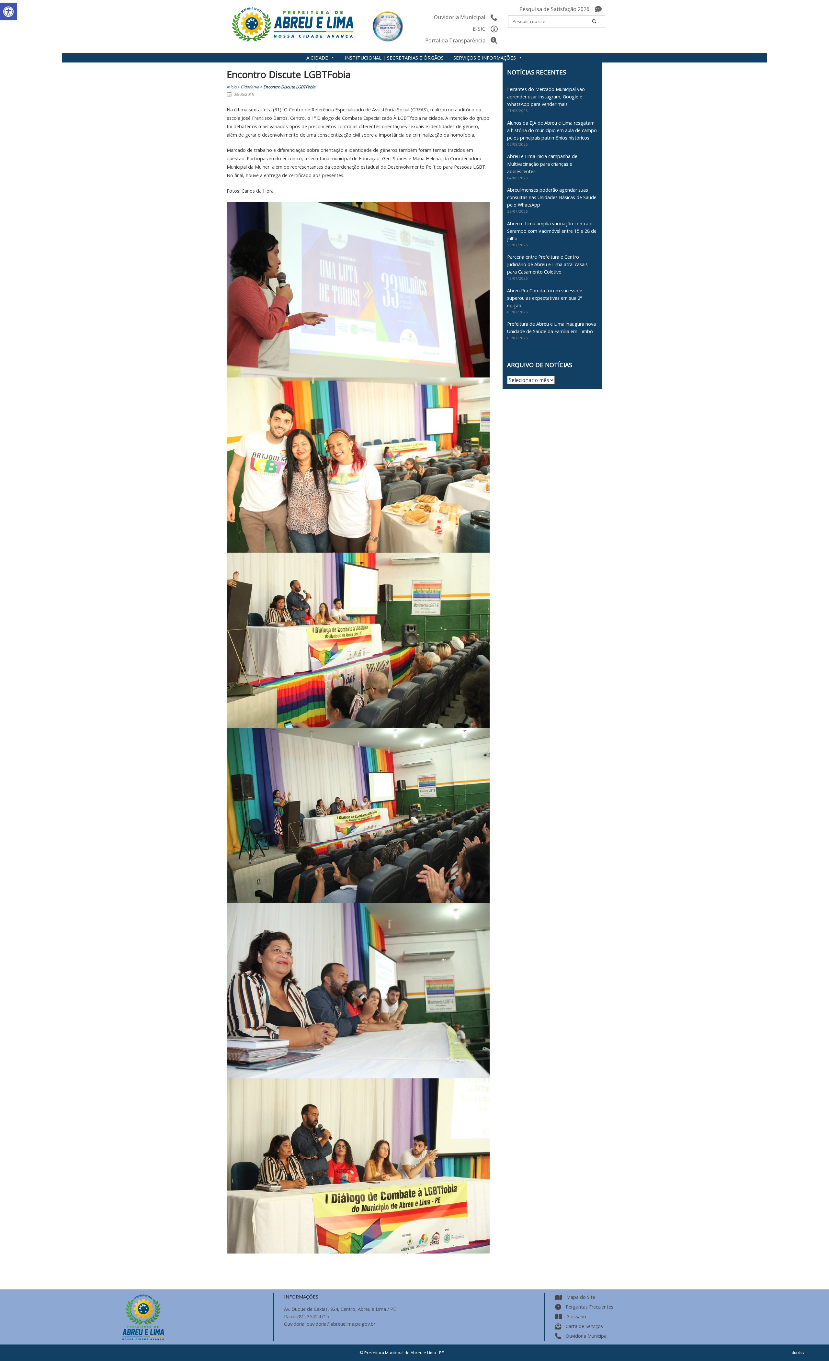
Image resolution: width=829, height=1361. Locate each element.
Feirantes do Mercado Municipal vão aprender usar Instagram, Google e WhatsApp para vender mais (546, 96)
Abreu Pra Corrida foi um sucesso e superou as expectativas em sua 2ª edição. (544, 298)
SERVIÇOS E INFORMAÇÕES (484, 57)
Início (231, 87)
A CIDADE (317, 57)
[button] (8, 11)
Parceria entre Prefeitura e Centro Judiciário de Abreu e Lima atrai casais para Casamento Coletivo (547, 264)
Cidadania (250, 87)
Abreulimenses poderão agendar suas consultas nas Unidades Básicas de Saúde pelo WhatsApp (551, 197)
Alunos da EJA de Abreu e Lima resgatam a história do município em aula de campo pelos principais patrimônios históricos (552, 130)
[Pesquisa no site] (594, 21)
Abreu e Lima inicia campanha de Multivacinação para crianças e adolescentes (542, 163)
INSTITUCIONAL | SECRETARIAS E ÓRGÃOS (394, 57)
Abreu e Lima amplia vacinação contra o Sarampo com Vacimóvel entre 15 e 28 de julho (551, 231)
